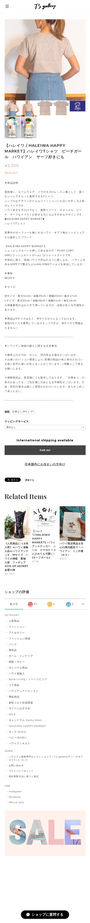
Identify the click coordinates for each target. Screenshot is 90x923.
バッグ (13, 644)
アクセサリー (17, 632)
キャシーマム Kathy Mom (25, 720)
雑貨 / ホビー (17, 661)
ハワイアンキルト (20, 743)
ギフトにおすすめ (20, 708)
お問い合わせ (16, 765)
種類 (7, 411)
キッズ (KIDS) (18, 731)
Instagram (15, 791)
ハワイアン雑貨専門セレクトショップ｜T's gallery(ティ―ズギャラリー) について (46, 758)
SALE (12, 714)
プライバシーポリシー (21, 770)
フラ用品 (14, 685)
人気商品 (14, 620)
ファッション (17, 626)
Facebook (15, 796)
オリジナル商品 (18, 667)
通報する (29, 480)
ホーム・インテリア (21, 655)
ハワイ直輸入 (17, 673)
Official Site (16, 802)
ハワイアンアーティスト (24, 690)
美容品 (13, 650)
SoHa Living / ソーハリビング (28, 679)
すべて (14, 604)
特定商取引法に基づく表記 (24, 776)
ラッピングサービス (17, 421)
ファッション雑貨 (20, 638)
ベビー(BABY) (18, 737)
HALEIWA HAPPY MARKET (27, 725)
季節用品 (14, 696)
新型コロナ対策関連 (21, 702)
